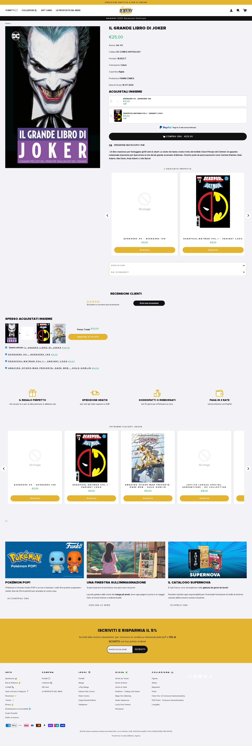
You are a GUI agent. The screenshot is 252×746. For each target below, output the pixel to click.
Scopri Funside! (11, 713)
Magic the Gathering (123, 696)
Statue (154, 683)
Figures (155, 678)
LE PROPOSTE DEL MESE (68, 10)
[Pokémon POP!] (44, 560)
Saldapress (83, 705)
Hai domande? (120, 272)
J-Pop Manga (84, 687)
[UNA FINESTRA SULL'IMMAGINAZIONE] (126, 560)
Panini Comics (84, 696)
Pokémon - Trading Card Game (127, 691)
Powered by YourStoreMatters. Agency (126, 736)
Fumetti (81, 678)
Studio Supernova (122, 700)
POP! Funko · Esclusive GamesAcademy (168, 700)
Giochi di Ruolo (121, 683)
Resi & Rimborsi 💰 (13, 683)
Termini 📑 (9, 700)
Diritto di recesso (12, 717)
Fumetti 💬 (12, 10)
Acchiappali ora (18, 598)
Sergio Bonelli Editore (87, 700)
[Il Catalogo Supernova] (207, 560)
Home (7, 23)
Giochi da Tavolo (122, 678)
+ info (124, 103)
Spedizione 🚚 (11, 678)
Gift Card (46, 10)
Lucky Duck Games (123, 705)
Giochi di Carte (121, 687)
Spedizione (118, 265)
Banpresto (156, 687)
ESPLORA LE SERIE (99, 605)
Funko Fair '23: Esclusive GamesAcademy (168, 696)
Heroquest (119, 709)
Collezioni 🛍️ (29, 10)
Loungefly (156, 705)
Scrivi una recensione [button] (149, 303)
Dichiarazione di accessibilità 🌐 (18, 709)
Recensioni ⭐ (11, 696)
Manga (81, 683)
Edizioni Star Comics (87, 691)
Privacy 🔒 (9, 705)
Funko (154, 691)
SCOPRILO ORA (179, 605)
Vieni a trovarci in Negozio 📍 (17, 691)
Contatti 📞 (9, 687)
